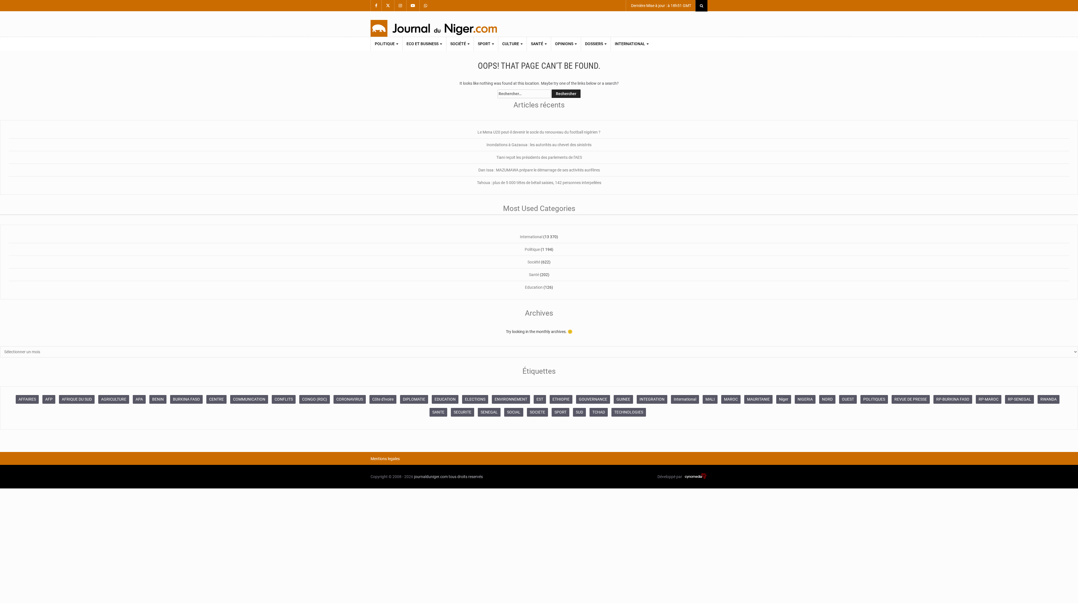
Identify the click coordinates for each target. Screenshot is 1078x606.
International (630, 44)
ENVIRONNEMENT (511, 399)
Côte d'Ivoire (383, 399)
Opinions (564, 44)
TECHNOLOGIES (628, 412)
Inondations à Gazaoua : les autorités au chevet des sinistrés (539, 145)
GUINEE (623, 399)
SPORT (560, 412)
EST (539, 399)
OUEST (848, 399)
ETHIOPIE (561, 399)
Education (534, 287)
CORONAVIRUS (349, 399)
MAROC (731, 399)
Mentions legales (385, 458)
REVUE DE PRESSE (910, 399)
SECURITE (462, 412)
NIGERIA (805, 399)
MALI (710, 399)
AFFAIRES (27, 399)
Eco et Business (422, 44)
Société (458, 44)
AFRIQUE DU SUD (77, 399)
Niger (783, 399)
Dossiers (594, 44)
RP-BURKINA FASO (952, 399)
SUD (579, 412)
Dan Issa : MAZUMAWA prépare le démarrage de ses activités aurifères (539, 170)
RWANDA (1048, 399)
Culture (511, 44)
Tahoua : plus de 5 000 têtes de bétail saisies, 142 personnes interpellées (539, 182)
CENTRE (216, 399)
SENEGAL (489, 412)
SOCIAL (513, 412)
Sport (484, 44)
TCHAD (598, 412)
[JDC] (434, 28)
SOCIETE (537, 412)
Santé (537, 44)
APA (139, 399)
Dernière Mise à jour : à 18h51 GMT (660, 5)
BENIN (158, 399)
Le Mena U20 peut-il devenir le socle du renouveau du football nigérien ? (539, 132)
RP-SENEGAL (1019, 399)
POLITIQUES (874, 399)
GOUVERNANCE (593, 399)
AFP (48, 399)
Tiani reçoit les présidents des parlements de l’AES (539, 157)
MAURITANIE (758, 399)
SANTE (438, 412)
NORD (827, 399)
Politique (385, 44)
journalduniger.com (431, 476)
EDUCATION (445, 399)
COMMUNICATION (249, 399)
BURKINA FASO (186, 399)
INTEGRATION (652, 399)
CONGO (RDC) (314, 399)
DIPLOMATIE (414, 399)
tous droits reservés (466, 476)
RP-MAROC (989, 399)
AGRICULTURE (113, 399)
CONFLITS (284, 399)
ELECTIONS (475, 399)
